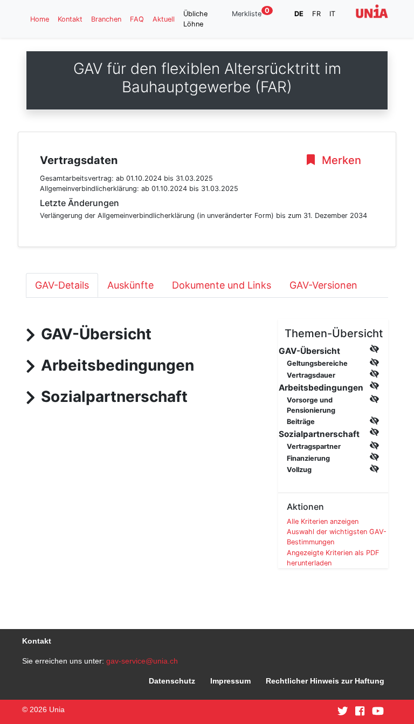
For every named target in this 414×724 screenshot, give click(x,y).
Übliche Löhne (195, 19)
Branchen (106, 19)
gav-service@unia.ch (142, 661)
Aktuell (164, 19)
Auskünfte (130, 285)
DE (298, 14)
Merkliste (251, 13)
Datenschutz (172, 681)
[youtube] (378, 712)
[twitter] (342, 712)
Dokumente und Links (221, 285)
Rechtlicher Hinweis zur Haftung (325, 681)
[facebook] (359, 712)
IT (332, 14)
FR (316, 14)
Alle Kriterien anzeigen (322, 521)
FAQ (137, 19)
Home (39, 19)
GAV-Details (62, 285)
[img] (374, 349)
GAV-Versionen (323, 285)
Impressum (230, 681)
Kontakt (70, 19)
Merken (340, 160)
